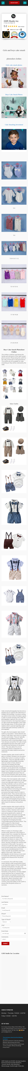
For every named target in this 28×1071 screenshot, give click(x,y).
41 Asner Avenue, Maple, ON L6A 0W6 (12, 1027)
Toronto (5, 1045)
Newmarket (17, 1042)
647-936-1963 (14, 1030)
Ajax (4, 1040)
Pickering (10, 1044)
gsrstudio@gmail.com (6, 1031)
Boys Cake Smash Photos (14, 94)
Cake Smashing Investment (14, 125)
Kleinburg (21, 1040)
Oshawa (15, 1044)
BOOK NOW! (14, 3)
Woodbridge (18, 1045)
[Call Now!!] (3, 3)
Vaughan (9, 1045)
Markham (5, 1042)
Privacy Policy (6, 1047)
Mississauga (11, 1042)
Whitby (13, 1045)
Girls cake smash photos (14, 65)
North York (5, 1044)
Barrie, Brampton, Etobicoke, (12, 1040)
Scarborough (21, 1044)
